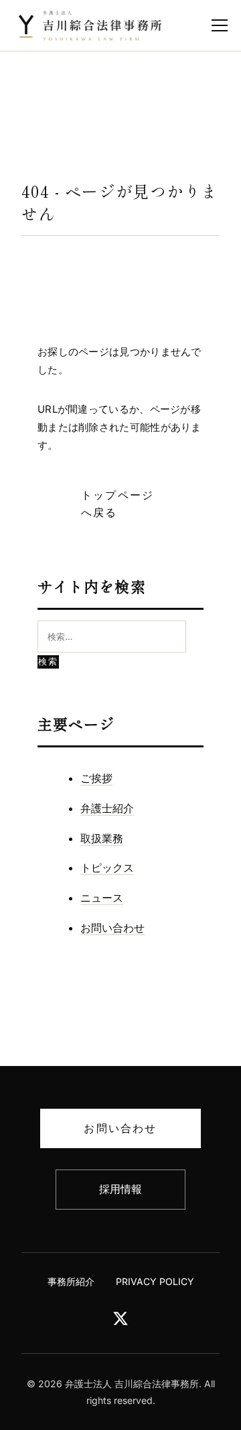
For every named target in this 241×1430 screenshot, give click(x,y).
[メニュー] (219, 25)
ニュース (101, 897)
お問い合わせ (112, 927)
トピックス (107, 867)
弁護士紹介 (107, 808)
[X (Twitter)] (120, 1322)
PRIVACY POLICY (155, 1281)
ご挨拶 (96, 778)
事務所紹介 (71, 1281)
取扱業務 (101, 838)
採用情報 (120, 1189)
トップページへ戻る (117, 503)
